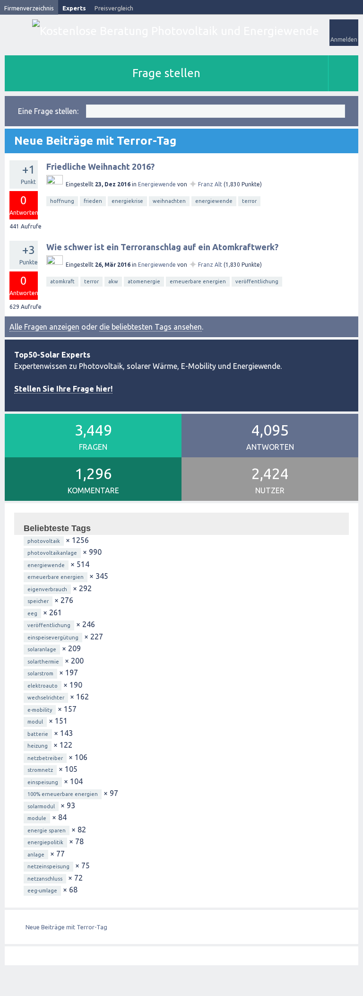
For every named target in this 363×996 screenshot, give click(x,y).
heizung (37, 746)
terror (249, 201)
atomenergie (144, 281)
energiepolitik (45, 842)
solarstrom (40, 673)
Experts (74, 8)
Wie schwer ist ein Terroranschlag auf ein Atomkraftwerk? (162, 247)
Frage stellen (166, 73)
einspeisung (42, 782)
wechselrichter (45, 697)
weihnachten (169, 201)
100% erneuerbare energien (62, 794)
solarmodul (41, 806)
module (36, 818)
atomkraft (62, 281)
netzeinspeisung (48, 866)
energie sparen (46, 830)
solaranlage (41, 649)
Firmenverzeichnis (29, 8)
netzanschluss (44, 879)
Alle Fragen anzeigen (44, 327)
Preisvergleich (114, 8)
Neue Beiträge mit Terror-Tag (66, 927)
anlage (35, 854)
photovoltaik (43, 541)
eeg (32, 613)
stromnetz (40, 770)
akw (113, 281)
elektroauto (42, 686)
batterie (37, 734)
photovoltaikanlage (52, 553)
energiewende (214, 201)
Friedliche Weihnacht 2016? (100, 166)
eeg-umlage (42, 890)
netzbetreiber (45, 758)
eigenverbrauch (47, 589)
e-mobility (39, 710)
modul (35, 722)
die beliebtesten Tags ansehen (150, 327)
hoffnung (62, 201)
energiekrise (127, 201)
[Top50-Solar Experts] (175, 31)
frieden (93, 201)
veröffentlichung (256, 281)
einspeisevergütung (52, 637)
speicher (38, 601)
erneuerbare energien (198, 281)
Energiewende (157, 184)
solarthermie (43, 661)
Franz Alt (210, 184)
